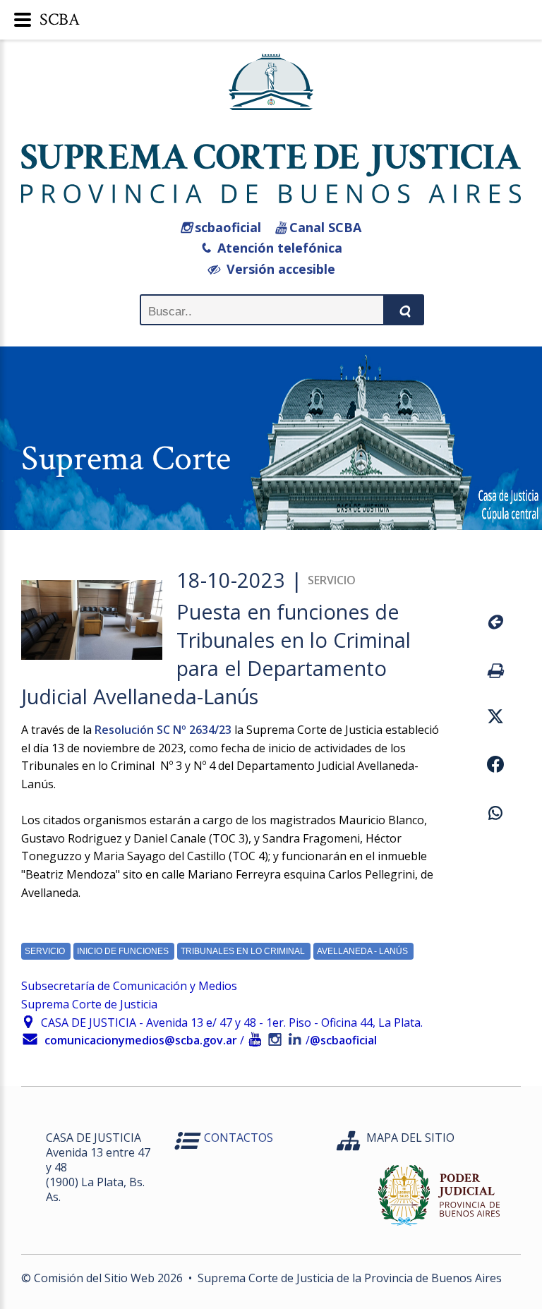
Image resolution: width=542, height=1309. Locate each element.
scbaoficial (226, 227)
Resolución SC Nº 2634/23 (163, 729)
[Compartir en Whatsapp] (493, 815)
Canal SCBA (323, 227)
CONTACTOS (238, 1137)
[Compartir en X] (493, 718)
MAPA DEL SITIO (410, 1137)
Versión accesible (277, 268)
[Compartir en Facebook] (493, 766)
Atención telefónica (276, 247)
